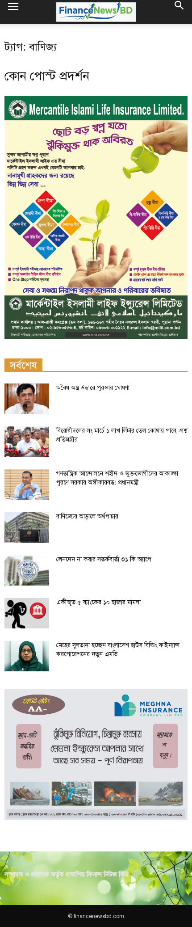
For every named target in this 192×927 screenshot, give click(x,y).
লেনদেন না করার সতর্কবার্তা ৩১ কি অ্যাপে (103, 559)
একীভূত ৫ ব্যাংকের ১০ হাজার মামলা (98, 602)
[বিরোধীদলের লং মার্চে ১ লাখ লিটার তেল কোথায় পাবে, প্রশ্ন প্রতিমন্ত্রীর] (26, 441)
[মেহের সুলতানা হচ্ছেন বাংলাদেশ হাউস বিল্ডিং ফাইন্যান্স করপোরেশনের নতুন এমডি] (26, 656)
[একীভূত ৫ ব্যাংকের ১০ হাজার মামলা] (26, 613)
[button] (179, 12)
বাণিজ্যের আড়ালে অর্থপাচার (87, 516)
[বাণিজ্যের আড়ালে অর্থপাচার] (26, 527)
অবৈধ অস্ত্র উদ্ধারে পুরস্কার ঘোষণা (92, 388)
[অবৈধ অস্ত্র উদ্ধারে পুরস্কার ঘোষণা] (26, 398)
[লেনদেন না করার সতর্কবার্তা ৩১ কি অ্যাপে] (26, 570)
